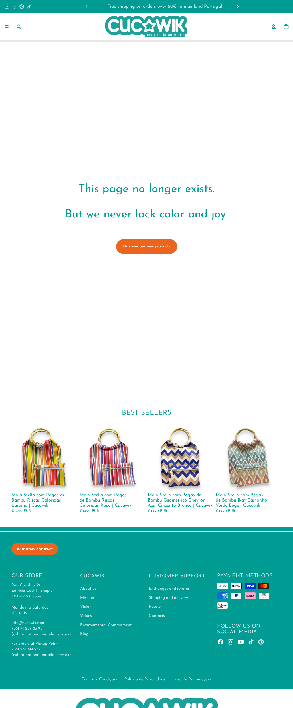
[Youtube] (240, 642)
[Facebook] (14, 6)
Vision (86, 607)
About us (88, 589)
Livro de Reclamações (191, 679)
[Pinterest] (21, 6)
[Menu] (6, 26)
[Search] (19, 26)
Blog (84, 634)
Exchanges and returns (169, 589)
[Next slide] (238, 6)
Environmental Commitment (106, 625)
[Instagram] (7, 6)
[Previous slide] (86, 6)
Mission (87, 598)
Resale (155, 607)
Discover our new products (146, 246)
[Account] (273, 26)
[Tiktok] (251, 642)
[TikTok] (29, 6)
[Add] (68, 482)
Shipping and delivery (168, 598)
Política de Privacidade (144, 679)
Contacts (157, 616)
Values (86, 616)
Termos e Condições (100, 679)
